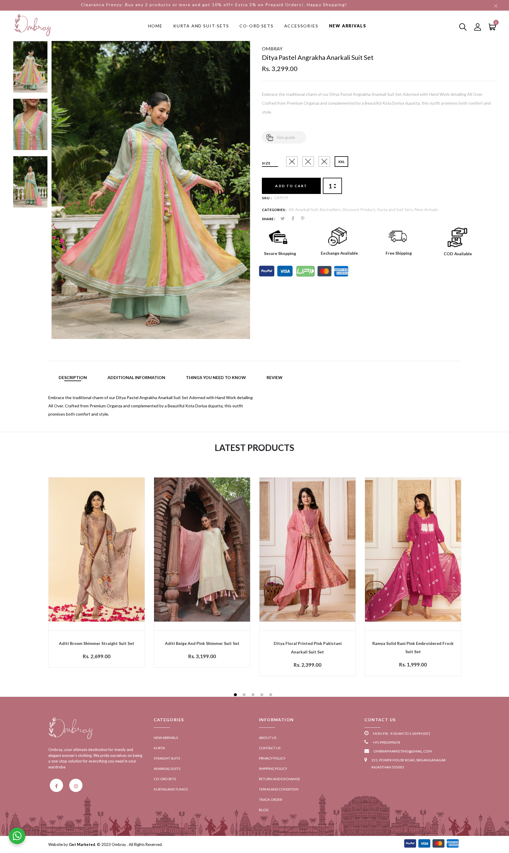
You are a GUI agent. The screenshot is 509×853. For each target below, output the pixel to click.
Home (155, 25)
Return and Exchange (279, 779)
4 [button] (262, 695)
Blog (264, 810)
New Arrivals (347, 25)
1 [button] (236, 695)
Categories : (274, 210)
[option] (30, 69)
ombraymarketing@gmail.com (403, 751)
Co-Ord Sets (256, 25)
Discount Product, (360, 209)
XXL (341, 161)
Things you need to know (216, 377)
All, (292, 209)
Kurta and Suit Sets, (396, 209)
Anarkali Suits (167, 768)
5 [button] (271, 695)
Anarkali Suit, (307, 209)
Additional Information (136, 377)
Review (274, 377)
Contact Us (269, 748)
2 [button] (245, 695)
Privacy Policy (272, 758)
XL (324, 161)
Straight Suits (167, 758)
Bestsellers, (331, 209)
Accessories (301, 25)
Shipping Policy (273, 768)
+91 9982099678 (386, 742)
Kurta (159, 748)
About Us (267, 737)
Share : (268, 219)
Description (73, 377)
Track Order (270, 799)
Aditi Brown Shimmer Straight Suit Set (96, 643)
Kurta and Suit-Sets (201, 25)
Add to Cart (291, 186)
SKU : (267, 198)
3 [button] (253, 695)
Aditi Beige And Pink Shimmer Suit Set (202, 643)
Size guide (286, 137)
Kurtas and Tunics (171, 789)
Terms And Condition (278, 789)
